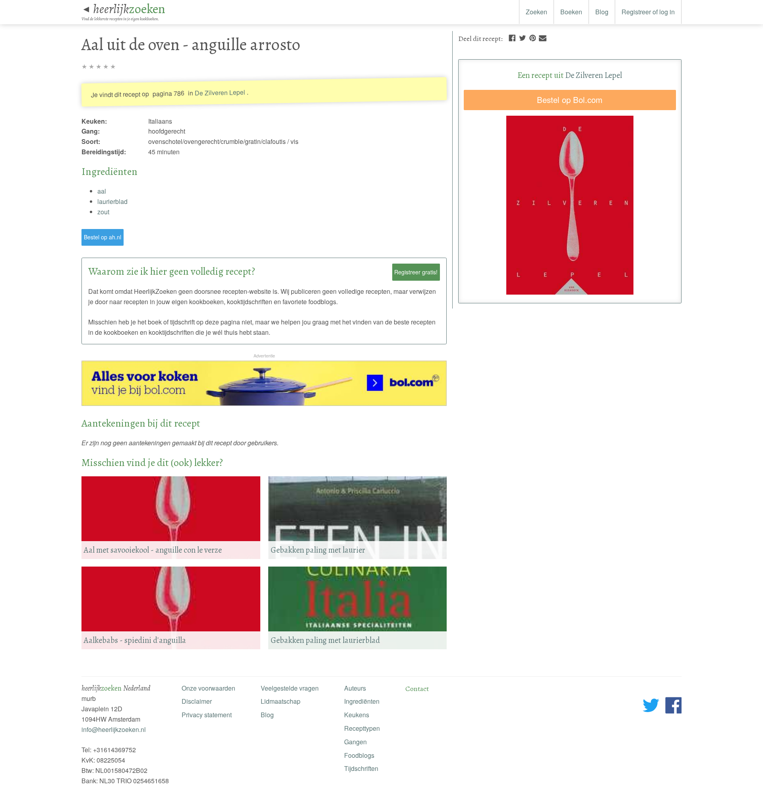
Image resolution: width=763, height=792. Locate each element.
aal (101, 191)
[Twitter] (522, 37)
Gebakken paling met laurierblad (325, 640)
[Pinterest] (532, 37)
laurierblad (112, 201)
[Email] (542, 37)
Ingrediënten (362, 701)
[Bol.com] (264, 403)
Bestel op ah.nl (102, 237)
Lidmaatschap (280, 701)
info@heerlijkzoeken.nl (113, 729)
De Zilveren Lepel (220, 92)
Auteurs (355, 688)
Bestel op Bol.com (569, 99)
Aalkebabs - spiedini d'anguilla (135, 640)
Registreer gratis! (416, 272)
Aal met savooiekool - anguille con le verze (153, 549)
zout (103, 211)
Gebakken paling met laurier (318, 549)
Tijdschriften (361, 768)
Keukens (356, 714)
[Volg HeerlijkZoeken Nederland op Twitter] (651, 706)
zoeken (129, 8)
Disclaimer (197, 701)
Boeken (571, 11)
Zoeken (536, 11)
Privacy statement (207, 714)
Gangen (355, 741)
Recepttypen (362, 728)
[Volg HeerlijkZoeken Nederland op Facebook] (673, 706)
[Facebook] (512, 37)
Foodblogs (359, 755)
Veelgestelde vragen (290, 688)
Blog (601, 11)
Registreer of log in (648, 11)
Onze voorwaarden (208, 688)
